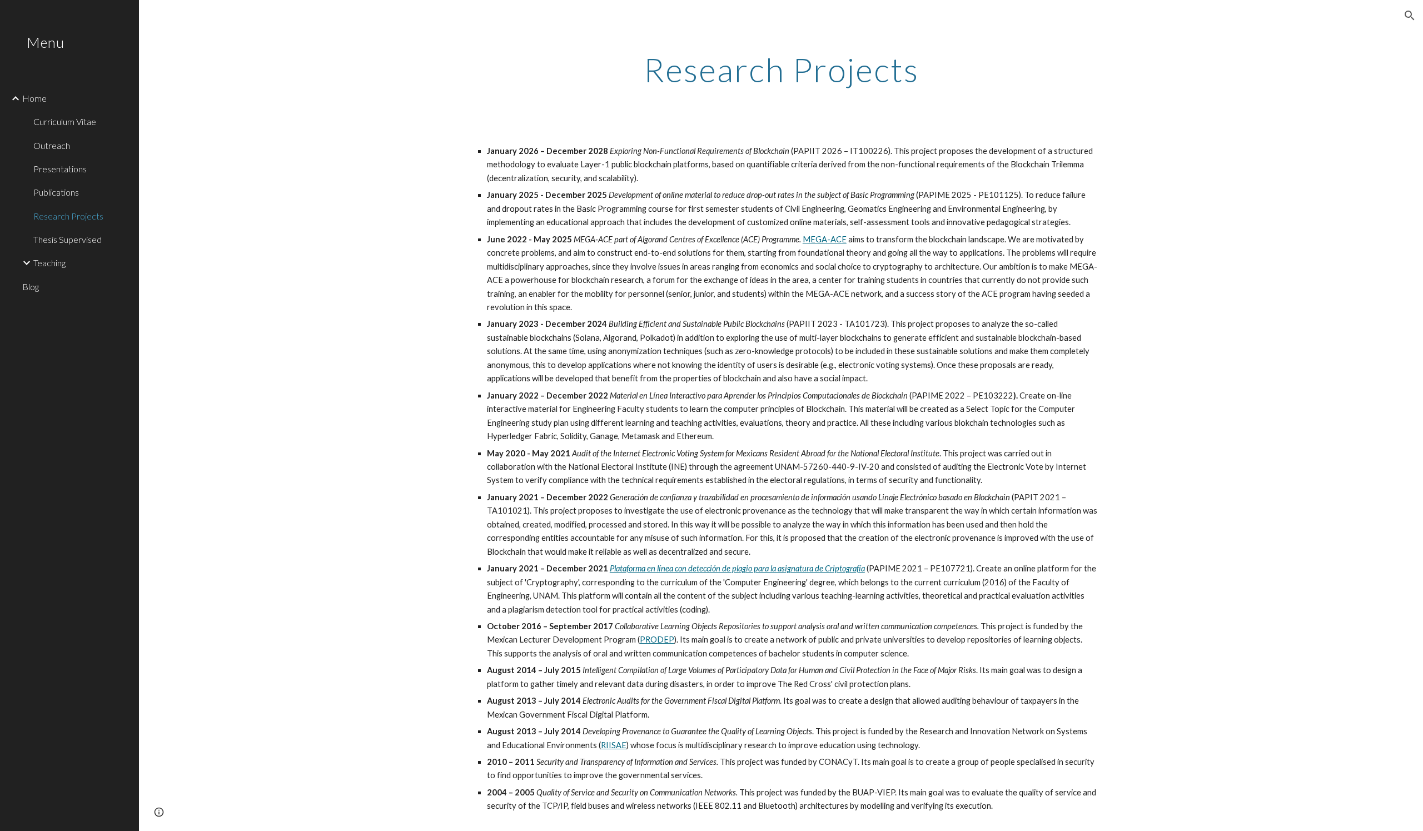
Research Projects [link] (68, 216)
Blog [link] (30, 286)
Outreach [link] (51, 145)
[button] (1409, 15)
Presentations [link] (60, 168)
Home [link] (34, 98)
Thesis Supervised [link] (67, 239)
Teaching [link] (49, 262)
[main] (781, 69)
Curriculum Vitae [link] (64, 121)
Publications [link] (56, 192)
